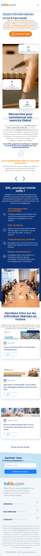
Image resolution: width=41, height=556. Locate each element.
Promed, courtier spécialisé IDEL (20, 488)
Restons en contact (20, 472)
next (24, 178)
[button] (37, 4)
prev (16, 178)
